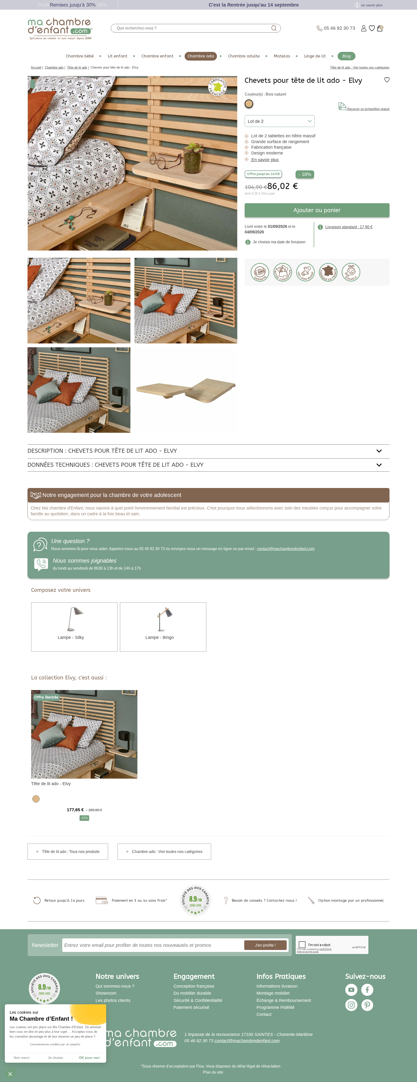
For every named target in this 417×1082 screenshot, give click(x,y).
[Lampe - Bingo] (163, 619)
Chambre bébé (80, 56)
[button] (10, 1074)
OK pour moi (89, 1058)
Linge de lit (315, 56)
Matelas (282, 56)
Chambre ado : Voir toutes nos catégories (167, 852)
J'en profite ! (265, 945)
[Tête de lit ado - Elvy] (84, 734)
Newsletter (45, 945)
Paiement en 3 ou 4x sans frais (138, 900)
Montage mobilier (273, 993)
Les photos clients (113, 1000)
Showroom (106, 993)
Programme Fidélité (275, 1007)
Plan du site (213, 1072)
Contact (264, 1014)
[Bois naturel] (249, 103)
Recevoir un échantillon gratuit (368, 109)
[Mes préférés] (372, 28)
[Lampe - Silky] (74, 619)
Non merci (21, 1058)
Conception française (194, 986)
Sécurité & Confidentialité (198, 1000)
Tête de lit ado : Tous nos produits (70, 852)
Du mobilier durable (192, 993)
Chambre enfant (157, 56)
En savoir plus (265, 159)
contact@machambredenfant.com (285, 549)
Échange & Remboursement (284, 1000)
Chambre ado (201, 56)
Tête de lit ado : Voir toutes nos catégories (359, 67)
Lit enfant (117, 56)
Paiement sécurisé (191, 1007)
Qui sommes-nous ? (115, 986)
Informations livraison (277, 986)
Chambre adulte (244, 56)
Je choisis (55, 1058)
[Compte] (364, 28)
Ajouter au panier (317, 210)
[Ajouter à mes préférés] (386, 81)
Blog (346, 56)
